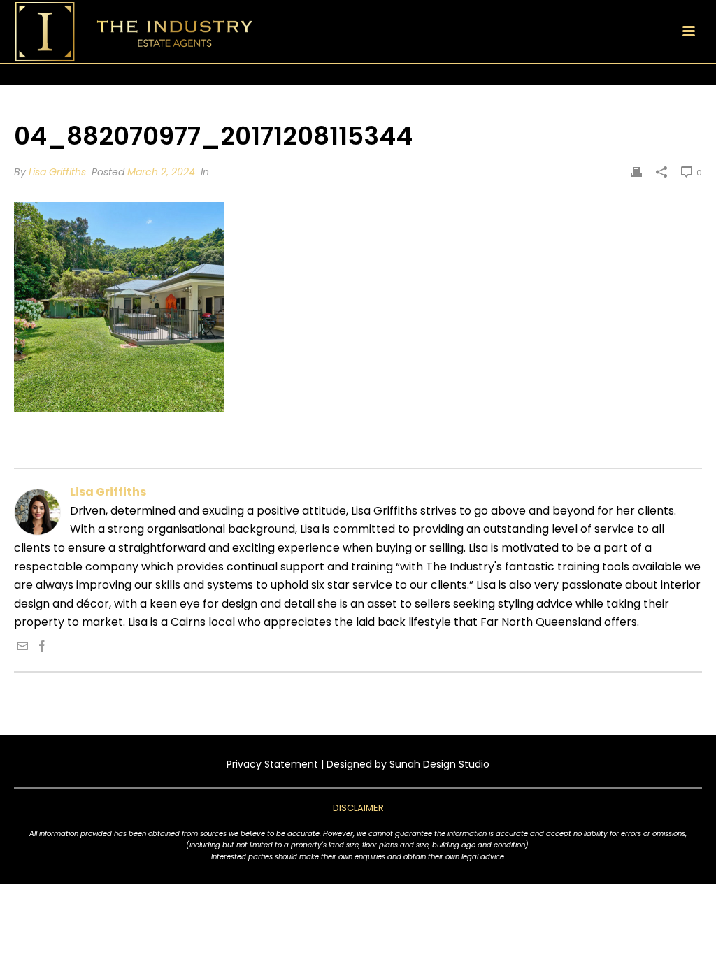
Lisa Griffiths (57, 172)
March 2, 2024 (161, 172)
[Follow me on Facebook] (42, 648)
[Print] (636, 172)
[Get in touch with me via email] (22, 648)
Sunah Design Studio (439, 764)
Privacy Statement (272, 764)
